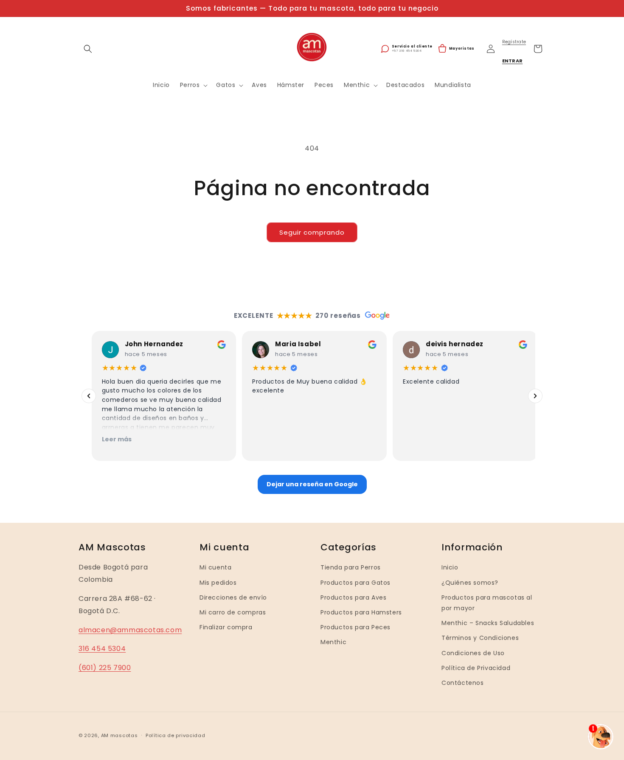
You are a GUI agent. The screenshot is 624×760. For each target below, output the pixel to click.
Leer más (114, 439)
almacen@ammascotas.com (130, 629)
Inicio (449, 567)
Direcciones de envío (233, 597)
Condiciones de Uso (473, 652)
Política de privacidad (175, 735)
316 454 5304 (102, 648)
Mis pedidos (218, 582)
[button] (88, 48)
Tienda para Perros (350, 567)
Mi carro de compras (233, 612)
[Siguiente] (535, 396)
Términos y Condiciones (480, 638)
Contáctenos (462, 683)
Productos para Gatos (355, 582)
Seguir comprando (312, 232)
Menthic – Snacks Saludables (487, 623)
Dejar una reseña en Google (312, 484)
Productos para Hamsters (361, 612)
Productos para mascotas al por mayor (486, 602)
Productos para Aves (353, 597)
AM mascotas (119, 735)
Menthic (333, 642)
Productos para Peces (355, 627)
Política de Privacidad (475, 667)
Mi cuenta (215, 567)
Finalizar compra (226, 627)
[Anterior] (89, 396)
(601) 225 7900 (105, 668)
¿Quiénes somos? (469, 582)
